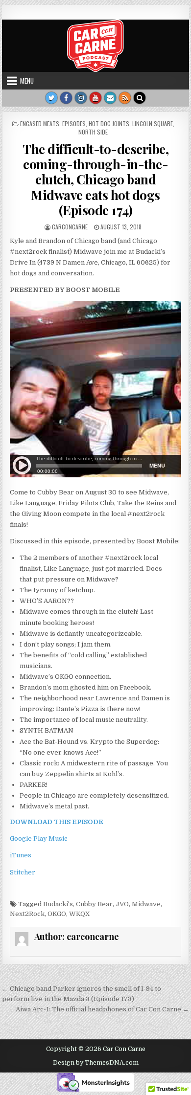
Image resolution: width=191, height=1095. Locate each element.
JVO (122, 904)
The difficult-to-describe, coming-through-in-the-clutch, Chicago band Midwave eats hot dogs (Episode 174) (95, 179)
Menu (27, 81)
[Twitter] (51, 98)
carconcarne (70, 227)
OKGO (57, 913)
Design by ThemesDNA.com (96, 1062)
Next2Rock (27, 913)
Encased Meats (39, 123)
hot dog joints (109, 123)
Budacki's (58, 904)
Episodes (74, 123)
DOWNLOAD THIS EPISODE (56, 822)
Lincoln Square (152, 123)
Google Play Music (39, 838)
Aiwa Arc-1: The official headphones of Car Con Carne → (102, 1009)
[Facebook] (66, 98)
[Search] (139, 98)
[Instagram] (81, 98)
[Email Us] (110, 98)
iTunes (20, 855)
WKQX (79, 913)
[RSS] (125, 98)
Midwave (146, 904)
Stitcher (22, 872)
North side (93, 132)
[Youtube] (95, 98)
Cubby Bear (94, 904)
